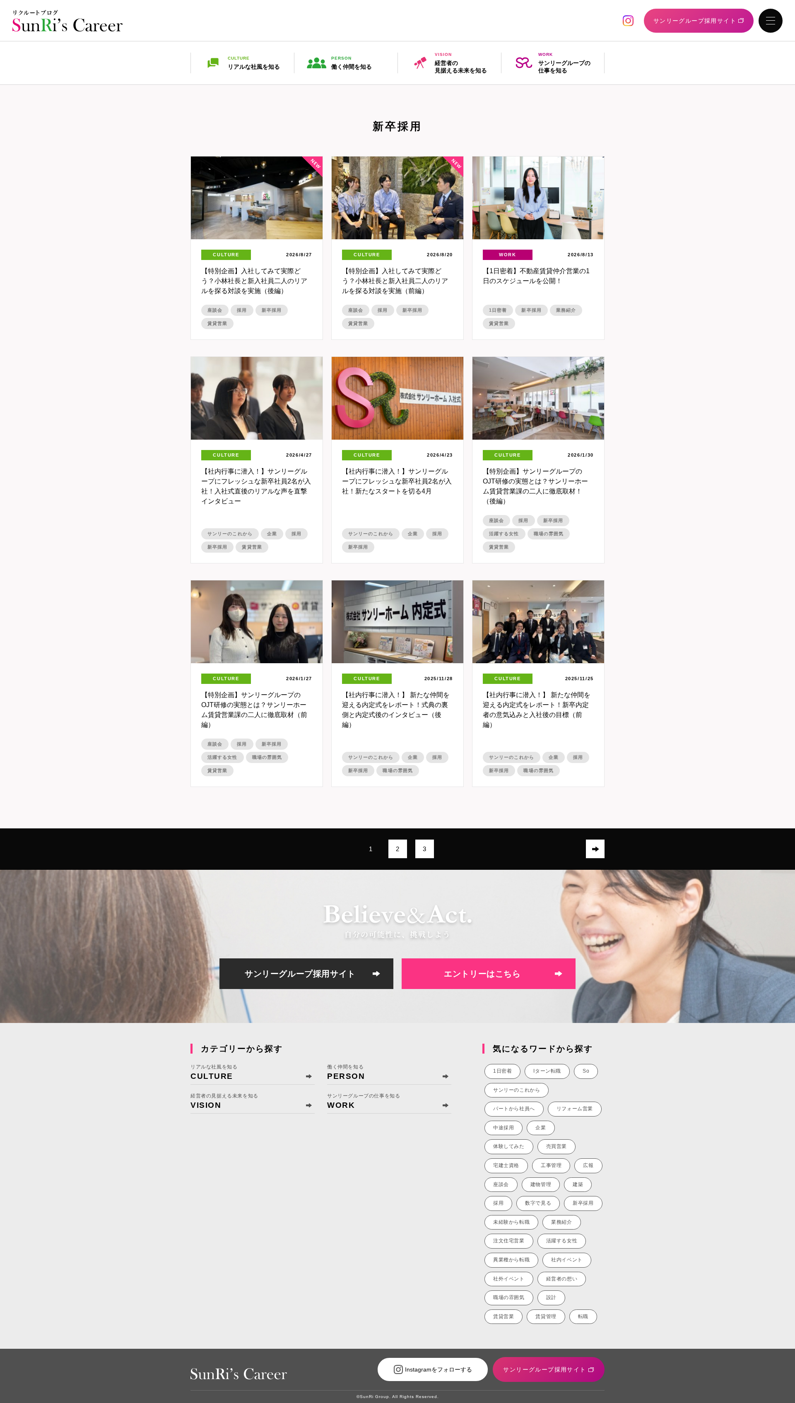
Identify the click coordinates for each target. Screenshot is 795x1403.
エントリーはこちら (482, 973)
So (586, 1071)
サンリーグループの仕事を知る (564, 63)
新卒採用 (272, 310)
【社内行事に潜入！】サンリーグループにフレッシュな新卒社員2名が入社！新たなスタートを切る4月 (397, 481)
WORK (507, 254)
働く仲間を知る (351, 63)
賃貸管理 (545, 1316)
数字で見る (538, 1203)
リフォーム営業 (574, 1109)
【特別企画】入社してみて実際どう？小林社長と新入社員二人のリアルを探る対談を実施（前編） (395, 280)
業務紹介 (566, 310)
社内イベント (567, 1260)
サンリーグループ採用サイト (300, 973)
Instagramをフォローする (438, 1369)
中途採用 (503, 1128)
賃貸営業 (217, 323)
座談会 (214, 310)
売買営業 (556, 1146)
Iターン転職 (547, 1071)
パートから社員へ (514, 1109)
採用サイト (694, 20)
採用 (242, 310)
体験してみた (509, 1146)
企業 (272, 533)
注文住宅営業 (509, 1241)
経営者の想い (562, 1279)
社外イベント (509, 1279)
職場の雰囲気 (549, 533)
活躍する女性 (504, 533)
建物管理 (540, 1184)
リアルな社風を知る (254, 63)
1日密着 (498, 310)
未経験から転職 (511, 1222)
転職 (583, 1316)
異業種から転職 (511, 1260)
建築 (578, 1184)
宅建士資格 (506, 1165)
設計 (551, 1297)
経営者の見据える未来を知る (461, 63)
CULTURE (226, 254)
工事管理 (551, 1165)
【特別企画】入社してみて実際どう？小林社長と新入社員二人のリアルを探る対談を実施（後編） (254, 280)
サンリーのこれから (230, 533)
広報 (588, 1165)
